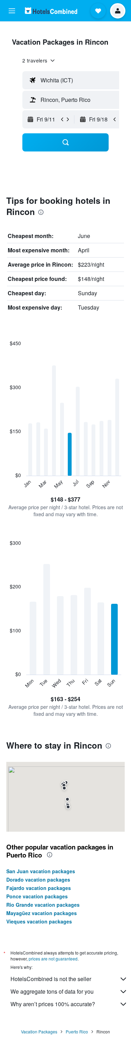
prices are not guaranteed (53, 959)
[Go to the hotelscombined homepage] (51, 10)
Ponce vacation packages (37, 896)
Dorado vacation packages (38, 879)
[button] (12, 10)
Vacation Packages (39, 1031)
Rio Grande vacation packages (43, 904)
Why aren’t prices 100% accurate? (52, 1004)
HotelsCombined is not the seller (50, 979)
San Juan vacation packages (40, 871)
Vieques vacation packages (39, 921)
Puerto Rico (77, 1031)
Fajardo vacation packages (38, 887)
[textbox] (74, 80)
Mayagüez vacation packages (41, 913)
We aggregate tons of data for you (52, 991)
